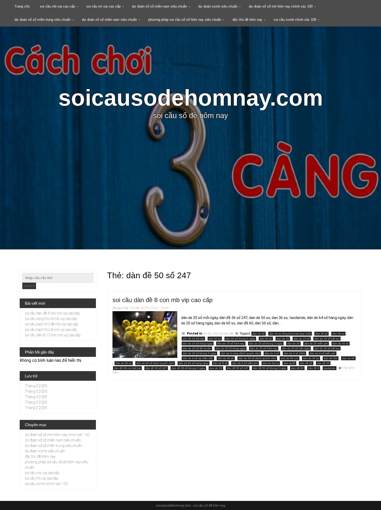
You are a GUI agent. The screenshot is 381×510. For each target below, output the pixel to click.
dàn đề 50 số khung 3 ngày (269, 368)
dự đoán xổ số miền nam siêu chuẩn (159, 6)
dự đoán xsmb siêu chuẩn (217, 6)
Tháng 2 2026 (36, 408)
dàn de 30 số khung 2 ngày (199, 353)
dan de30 (289, 363)
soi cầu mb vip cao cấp (57, 6)
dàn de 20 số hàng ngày (230, 348)
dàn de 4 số (272, 353)
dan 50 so (215, 338)
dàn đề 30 (323, 363)
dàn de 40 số (226, 358)
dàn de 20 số (341, 343)
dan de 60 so (124, 363)
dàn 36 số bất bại (193, 338)
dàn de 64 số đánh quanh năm (155, 363)
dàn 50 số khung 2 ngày (240, 338)
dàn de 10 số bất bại (327, 338)
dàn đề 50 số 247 (237, 368)
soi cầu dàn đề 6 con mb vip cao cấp (52, 313)
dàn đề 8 (313, 368)
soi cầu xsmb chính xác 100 (295, 20)
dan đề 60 (297, 368)
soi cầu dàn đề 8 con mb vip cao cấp (162, 299)
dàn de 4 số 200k (294, 353)
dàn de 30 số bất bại (327, 348)
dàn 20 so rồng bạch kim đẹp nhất (290, 333)
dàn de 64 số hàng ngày (193, 363)
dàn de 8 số (220, 363)
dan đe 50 (216, 368)
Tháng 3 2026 (36, 402)
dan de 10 (283, 338)
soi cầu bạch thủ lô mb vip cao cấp (51, 330)
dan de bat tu (271, 363)
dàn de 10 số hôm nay (230, 343)
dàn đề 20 (306, 363)
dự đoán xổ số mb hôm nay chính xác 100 (281, 6)
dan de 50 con (289, 358)
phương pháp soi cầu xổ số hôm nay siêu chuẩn (184, 20)
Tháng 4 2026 (36, 397)
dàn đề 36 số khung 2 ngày (188, 368)
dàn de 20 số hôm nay (263, 348)
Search (29, 286)
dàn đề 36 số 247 (156, 368)
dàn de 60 (348, 358)
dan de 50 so (311, 358)
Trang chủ (22, 6)
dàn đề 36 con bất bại (127, 368)
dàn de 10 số (302, 338)
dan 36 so (338, 333)
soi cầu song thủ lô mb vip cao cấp (51, 319)
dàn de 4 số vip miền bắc (198, 358)
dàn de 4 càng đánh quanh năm (240, 353)
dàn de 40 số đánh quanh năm (257, 358)
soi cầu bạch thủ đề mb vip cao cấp (51, 324)
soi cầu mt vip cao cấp (103, 6)
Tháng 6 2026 (36, 386)
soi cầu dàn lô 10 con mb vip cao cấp (53, 335)
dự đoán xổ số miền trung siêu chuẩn (42, 20)
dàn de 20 (293, 343)
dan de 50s (330, 358)
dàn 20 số (258, 333)
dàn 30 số (321, 333)
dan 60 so (266, 338)
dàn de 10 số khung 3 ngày (266, 343)
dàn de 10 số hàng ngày (198, 343)
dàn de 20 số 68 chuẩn (197, 348)
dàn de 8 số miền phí (245, 363)
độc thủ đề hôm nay (247, 20)
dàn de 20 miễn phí (316, 343)
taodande (329, 368)
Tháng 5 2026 (36, 391)
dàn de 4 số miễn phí (322, 353)
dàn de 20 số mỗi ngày (296, 348)
